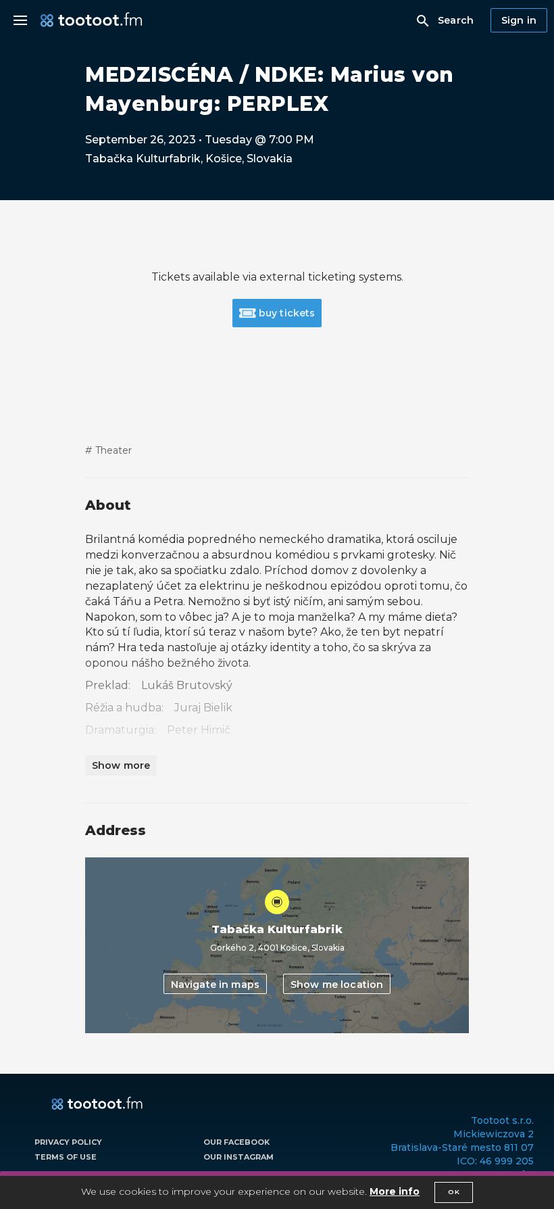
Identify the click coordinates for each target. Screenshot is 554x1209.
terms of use (65, 1157)
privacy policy (68, 1142)
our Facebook (236, 1142)
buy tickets (286, 313)
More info (395, 1191)
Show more (121, 765)
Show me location (337, 984)
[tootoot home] (97, 1104)
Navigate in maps (215, 984)
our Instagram (238, 1157)
